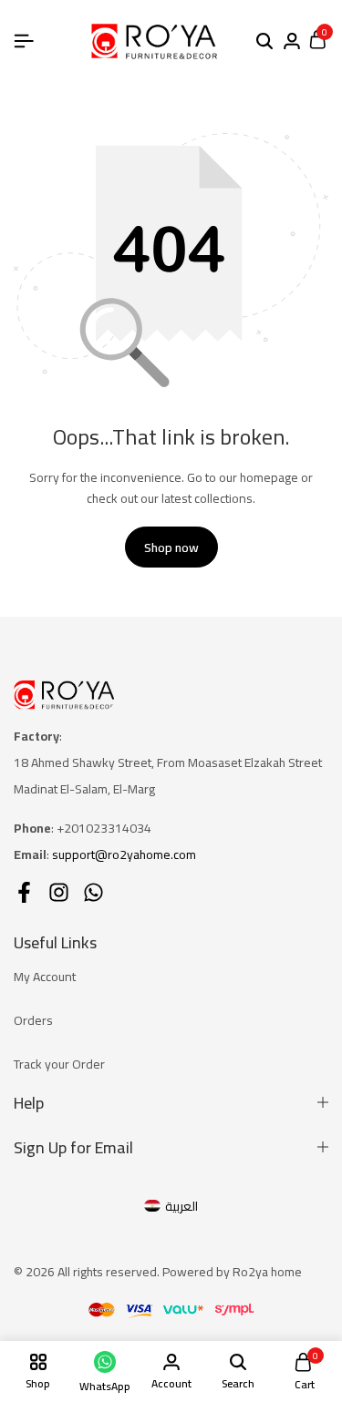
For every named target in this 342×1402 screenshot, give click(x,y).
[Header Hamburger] (24, 41)
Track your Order (59, 1064)
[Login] (292, 42)
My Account (45, 976)
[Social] (24, 892)
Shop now (171, 547)
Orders (33, 1020)
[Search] (264, 42)
